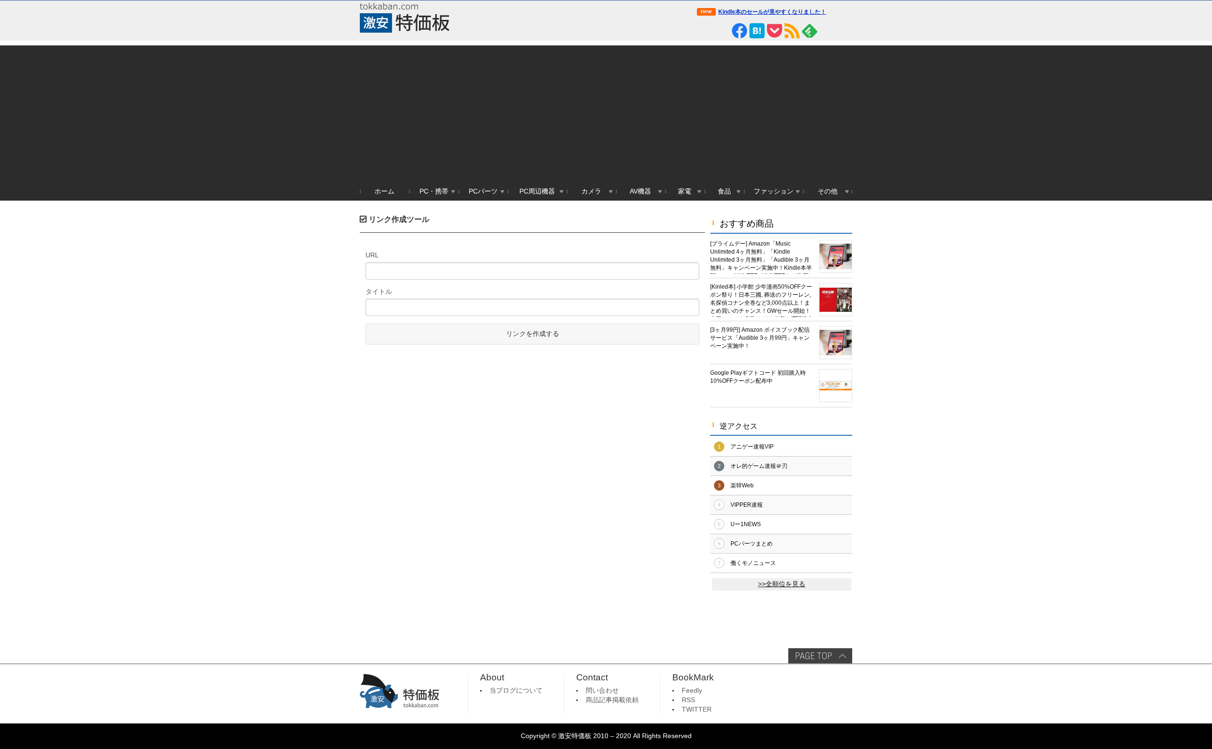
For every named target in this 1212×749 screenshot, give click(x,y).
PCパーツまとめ (752, 543)
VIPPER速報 (747, 505)
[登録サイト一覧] (827, 30)
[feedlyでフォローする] (809, 30)
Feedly (692, 690)
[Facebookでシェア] (739, 30)
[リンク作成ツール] (844, 30)
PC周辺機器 (537, 191)
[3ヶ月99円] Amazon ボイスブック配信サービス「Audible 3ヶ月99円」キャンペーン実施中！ (760, 337)
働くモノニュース (753, 563)
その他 (828, 191)
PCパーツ (483, 191)
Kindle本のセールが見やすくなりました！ (772, 12)
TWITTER (697, 709)
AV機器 (640, 191)
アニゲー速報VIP (752, 446)
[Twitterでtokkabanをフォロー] (704, 30)
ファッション (773, 191)
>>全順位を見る (781, 584)
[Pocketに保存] (774, 30)
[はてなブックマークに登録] (757, 30)
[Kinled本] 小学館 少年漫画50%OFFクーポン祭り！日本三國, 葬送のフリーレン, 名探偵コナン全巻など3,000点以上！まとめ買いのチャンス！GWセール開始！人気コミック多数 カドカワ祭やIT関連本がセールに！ (761, 300)
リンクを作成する (532, 333)
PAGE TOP (820, 655)
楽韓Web (742, 485)
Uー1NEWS (746, 524)
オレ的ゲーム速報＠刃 (759, 466)
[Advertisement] (606, 111)
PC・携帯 (433, 191)
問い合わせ (602, 690)
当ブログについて (516, 690)
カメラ (591, 191)
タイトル (378, 291)
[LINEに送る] (722, 30)
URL (372, 255)
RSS (688, 700)
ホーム (384, 191)
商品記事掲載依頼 (612, 700)
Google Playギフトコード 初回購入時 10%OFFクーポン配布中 (758, 377)
